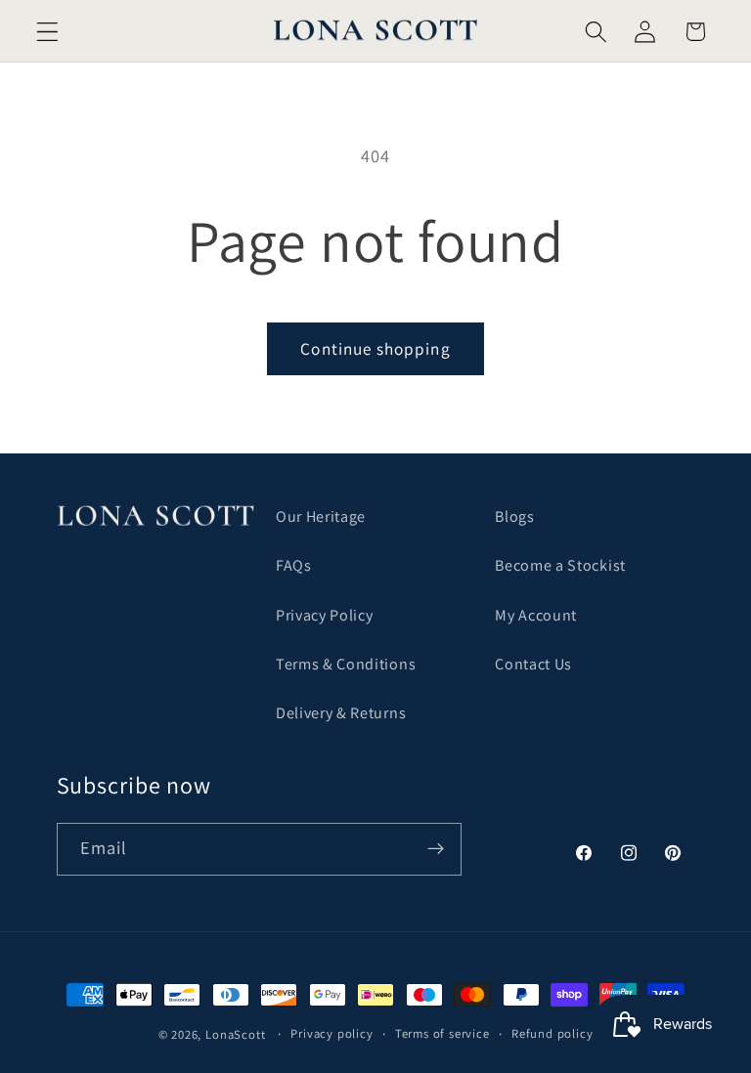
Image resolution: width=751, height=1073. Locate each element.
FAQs (294, 565)
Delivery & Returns (341, 713)
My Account (536, 615)
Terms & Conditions (346, 664)
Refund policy (552, 1033)
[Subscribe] (436, 849)
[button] (47, 32)
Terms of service (442, 1033)
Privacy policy (331, 1033)
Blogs (514, 516)
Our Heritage (321, 516)
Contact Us (533, 664)
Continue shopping (375, 348)
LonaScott (235, 1034)
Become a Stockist (560, 565)
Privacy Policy (325, 615)
